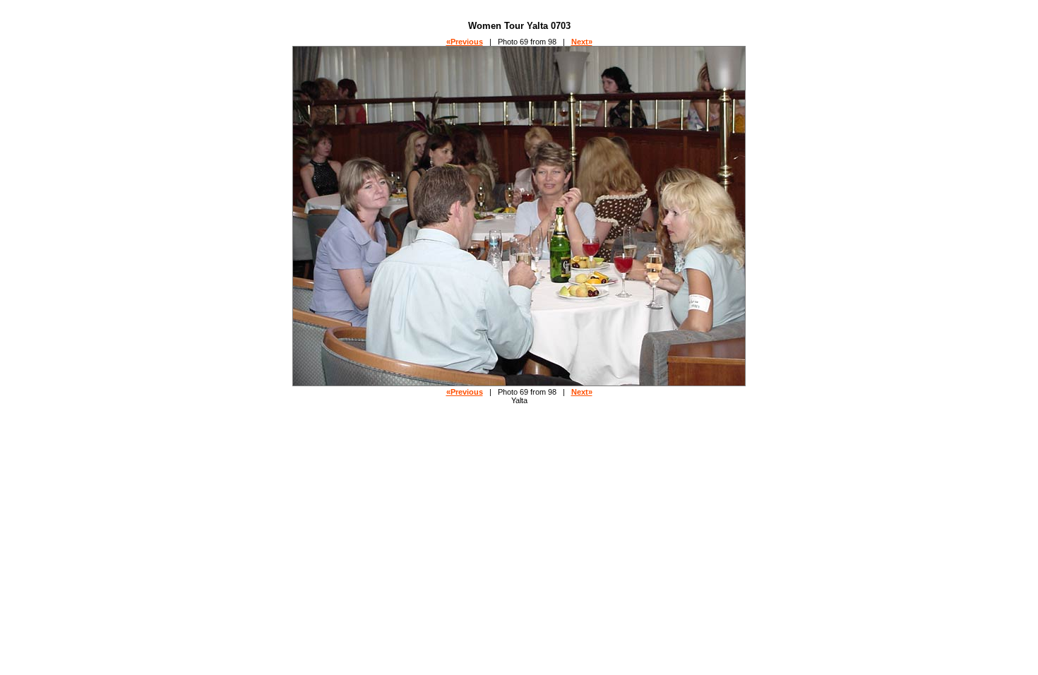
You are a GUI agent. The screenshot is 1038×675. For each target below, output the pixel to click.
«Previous (464, 41)
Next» (581, 41)
